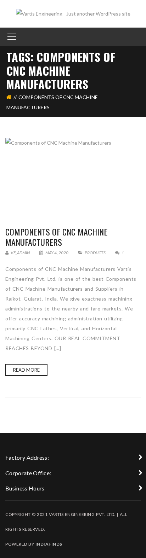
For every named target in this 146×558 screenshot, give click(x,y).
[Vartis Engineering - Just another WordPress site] (73, 13)
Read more (26, 370)
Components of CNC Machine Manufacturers (56, 236)
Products (95, 252)
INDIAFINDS (48, 544)
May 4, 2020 (57, 252)
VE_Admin (20, 252)
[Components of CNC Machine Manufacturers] (73, 175)
